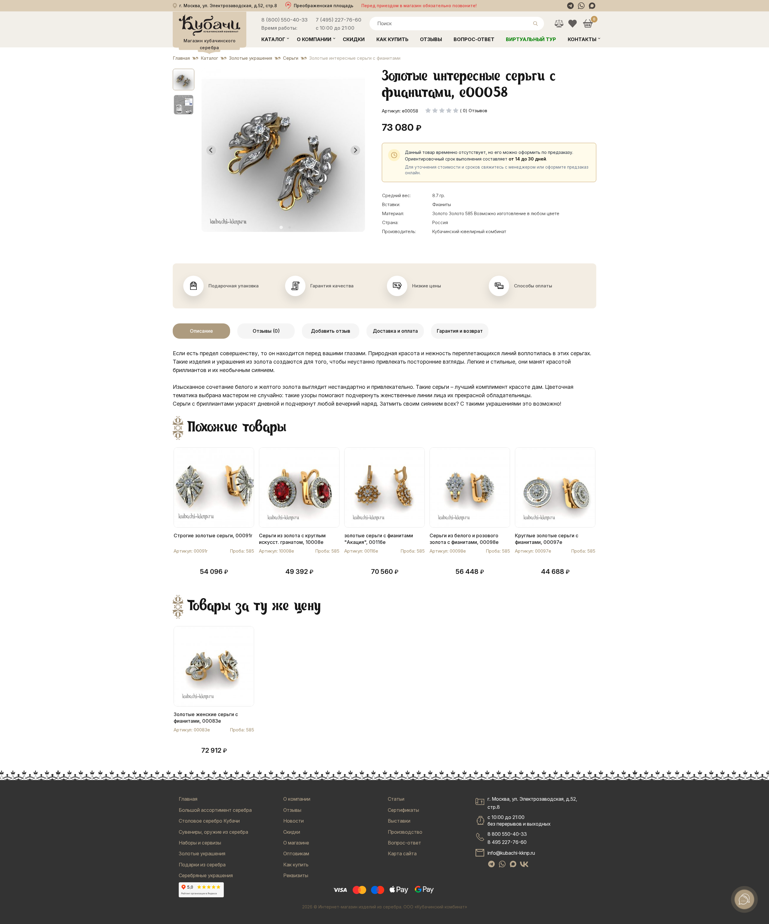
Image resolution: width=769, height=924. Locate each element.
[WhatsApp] (581, 6)
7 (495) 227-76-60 (338, 20)
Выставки (399, 821)
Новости (293, 821)
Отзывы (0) (266, 331)
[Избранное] (572, 23)
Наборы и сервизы (200, 843)
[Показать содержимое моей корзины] (587, 23)
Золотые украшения (202, 853)
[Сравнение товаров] (559, 23)
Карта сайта (402, 853)
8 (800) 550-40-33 (284, 20)
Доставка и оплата (395, 331)
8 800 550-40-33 (507, 834)
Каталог (273, 39)
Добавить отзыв (330, 331)
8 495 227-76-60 (507, 842)
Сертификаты (403, 810)
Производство (405, 832)
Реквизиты (295, 875)
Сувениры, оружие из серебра (213, 832)
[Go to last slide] (211, 150)
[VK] (524, 864)
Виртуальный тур (531, 39)
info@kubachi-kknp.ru (511, 853)
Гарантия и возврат (460, 331)
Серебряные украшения (206, 875)
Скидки (354, 39)
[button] (183, 79)
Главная (188, 799)
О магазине (296, 843)
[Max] (592, 6)
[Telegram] (570, 6)
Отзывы (431, 39)
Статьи (396, 799)
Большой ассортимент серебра (215, 810)
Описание (201, 331)
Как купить (392, 39)
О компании (314, 39)
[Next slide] (355, 150)
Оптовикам (296, 853)
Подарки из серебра (202, 865)
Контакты (582, 39)
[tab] (281, 227)
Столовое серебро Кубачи (209, 821)
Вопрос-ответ (474, 39)
